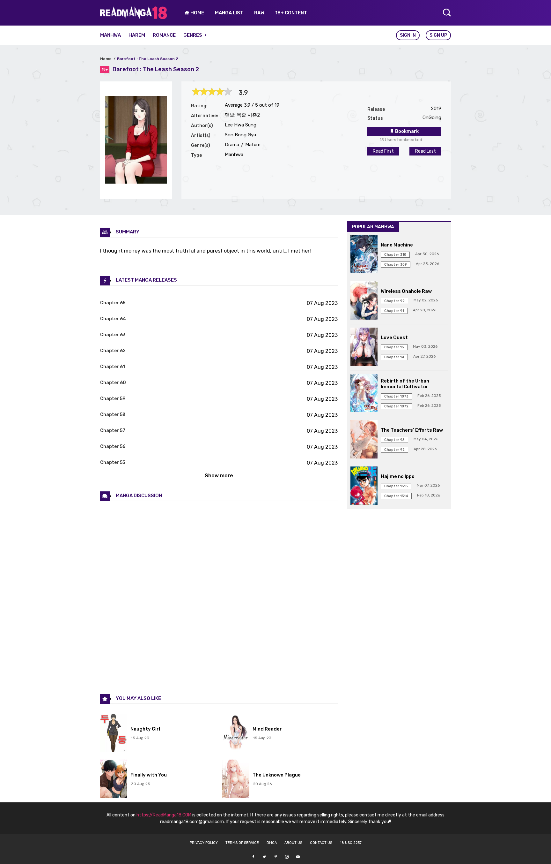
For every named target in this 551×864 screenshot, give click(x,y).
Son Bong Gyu (240, 135)
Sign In (408, 35)
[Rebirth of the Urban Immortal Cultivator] (364, 393)
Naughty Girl (145, 729)
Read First (383, 151)
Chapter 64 (113, 319)
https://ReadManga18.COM (163, 815)
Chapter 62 (113, 350)
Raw (259, 13)
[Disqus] (219, 597)
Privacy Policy (204, 843)
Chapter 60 (113, 382)
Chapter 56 (112, 446)
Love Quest (394, 337)
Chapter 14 (394, 357)
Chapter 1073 (396, 396)
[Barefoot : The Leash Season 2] (136, 182)
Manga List (229, 13)
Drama (232, 145)
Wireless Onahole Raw (406, 291)
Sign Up (438, 35)
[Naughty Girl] (113, 733)
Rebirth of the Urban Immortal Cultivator (405, 384)
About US (293, 843)
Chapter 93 (394, 440)
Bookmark (406, 131)
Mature (252, 145)
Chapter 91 (394, 311)
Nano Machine (397, 245)
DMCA (272, 843)
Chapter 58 (113, 414)
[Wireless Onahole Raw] (364, 301)
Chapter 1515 (396, 486)
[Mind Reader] (235, 733)
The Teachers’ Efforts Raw (412, 430)
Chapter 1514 (396, 496)
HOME (196, 13)
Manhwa (110, 35)
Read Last (425, 151)
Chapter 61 (112, 366)
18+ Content (291, 13)
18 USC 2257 (351, 843)
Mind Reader (267, 729)
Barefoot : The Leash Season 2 (147, 59)
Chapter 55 (112, 462)
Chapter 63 (113, 334)
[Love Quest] (364, 347)
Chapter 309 (395, 264)
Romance (164, 35)
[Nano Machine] (364, 255)
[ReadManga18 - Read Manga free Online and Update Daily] (133, 17)
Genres (193, 35)
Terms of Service (242, 843)
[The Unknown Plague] (235, 779)
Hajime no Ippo (398, 476)
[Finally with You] (113, 779)
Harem (137, 35)
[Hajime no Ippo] (364, 486)
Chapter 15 (394, 347)
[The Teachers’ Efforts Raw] (364, 440)
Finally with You (148, 775)
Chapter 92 (394, 301)
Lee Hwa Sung (240, 125)
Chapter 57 (112, 430)
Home (106, 59)
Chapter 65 (112, 303)
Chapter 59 (112, 398)
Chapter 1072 (396, 406)
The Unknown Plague (277, 775)
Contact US (321, 843)
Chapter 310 (395, 255)
